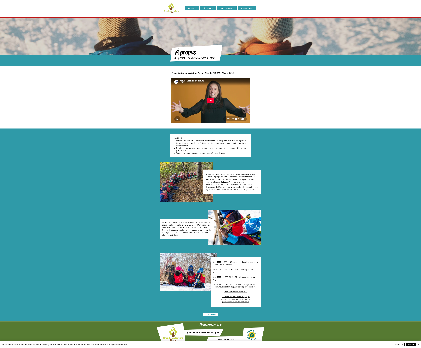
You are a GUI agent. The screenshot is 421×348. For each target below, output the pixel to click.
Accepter (411, 344)
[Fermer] (418, 344)
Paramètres (399, 344)
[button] (208, 8)
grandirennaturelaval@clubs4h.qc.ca (203, 332)
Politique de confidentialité (118, 344)
